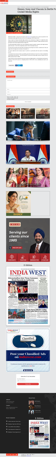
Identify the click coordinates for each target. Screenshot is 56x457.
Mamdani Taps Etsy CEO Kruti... (14, 424)
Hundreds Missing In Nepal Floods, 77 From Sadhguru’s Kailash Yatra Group (26, 161)
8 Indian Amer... (37, 410)
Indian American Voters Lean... (14, 421)
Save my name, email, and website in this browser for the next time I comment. (12, 98)
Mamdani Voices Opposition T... (14, 432)
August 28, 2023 (18, 32)
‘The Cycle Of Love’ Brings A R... (27, 116)
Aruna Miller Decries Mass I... (14, 426)
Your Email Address (21, 379)
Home (19, 7)
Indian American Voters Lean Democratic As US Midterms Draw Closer (27, 138)
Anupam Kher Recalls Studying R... (43, 116)
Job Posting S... (37, 401)
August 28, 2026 (38, 402)
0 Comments (11, 32)
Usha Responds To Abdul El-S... (14, 429)
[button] (28, 130)
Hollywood (23, 7)
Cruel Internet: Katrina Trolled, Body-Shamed (24, 185)
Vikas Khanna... (37, 405)
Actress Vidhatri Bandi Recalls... (11, 116)
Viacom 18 (29, 36)
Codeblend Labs (28, 455)
